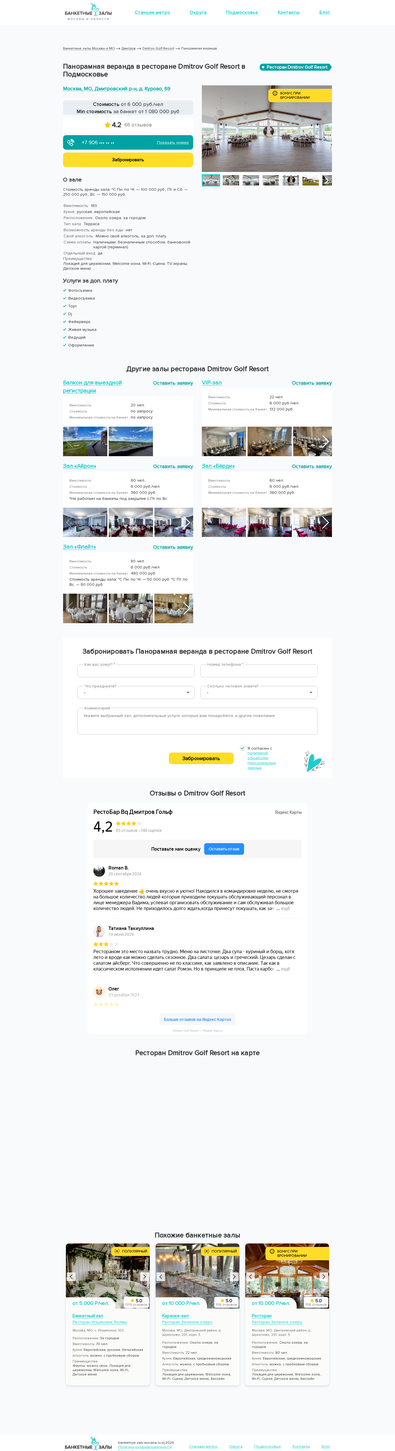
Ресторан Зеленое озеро (187, 1322)
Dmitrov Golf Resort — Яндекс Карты (197, 1030)
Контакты (289, 12)
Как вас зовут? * (99, 664)
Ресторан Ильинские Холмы (100, 1322)
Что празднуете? (100, 686)
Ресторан (262, 1316)
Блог (325, 12)
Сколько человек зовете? (233, 686)
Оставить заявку (173, 383)
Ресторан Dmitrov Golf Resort (297, 67)
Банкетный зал (88, 1316)
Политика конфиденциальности (145, 1447)
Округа (198, 12)
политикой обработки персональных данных (262, 760)
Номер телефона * (225, 664)
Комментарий (97, 708)
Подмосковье (242, 12)
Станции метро (153, 12)
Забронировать (201, 758)
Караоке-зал (175, 1316)
